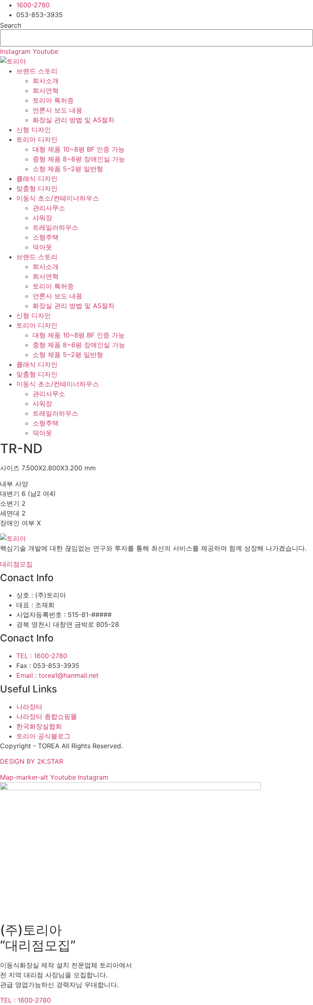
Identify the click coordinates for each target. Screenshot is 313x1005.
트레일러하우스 (55, 227)
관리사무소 (49, 208)
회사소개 (46, 81)
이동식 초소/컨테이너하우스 (57, 198)
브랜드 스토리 (36, 71)
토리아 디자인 (36, 139)
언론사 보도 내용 (57, 110)
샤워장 (42, 218)
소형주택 (46, 237)
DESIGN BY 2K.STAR (31, 761)
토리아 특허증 (53, 100)
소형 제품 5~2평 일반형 (68, 169)
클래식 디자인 (36, 178)
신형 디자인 (33, 130)
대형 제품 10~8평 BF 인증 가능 (79, 149)
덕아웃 (42, 247)
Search (10, 25)
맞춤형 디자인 (36, 188)
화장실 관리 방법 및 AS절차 (74, 120)
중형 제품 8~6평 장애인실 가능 (79, 159)
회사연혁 (46, 90)
